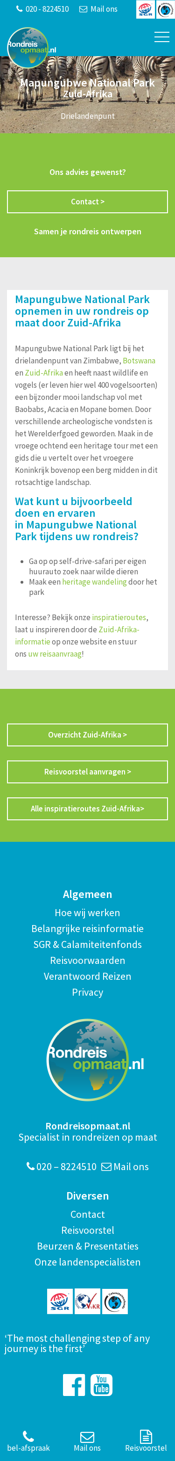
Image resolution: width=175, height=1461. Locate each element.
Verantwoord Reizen (88, 976)
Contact (87, 1214)
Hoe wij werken (87, 912)
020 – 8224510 (66, 1166)
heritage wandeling (94, 582)
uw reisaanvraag (55, 654)
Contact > (88, 201)
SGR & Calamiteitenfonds (87, 944)
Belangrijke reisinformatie (87, 928)
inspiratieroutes (118, 617)
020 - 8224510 (46, 9)
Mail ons (103, 9)
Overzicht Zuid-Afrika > (87, 735)
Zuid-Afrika (44, 373)
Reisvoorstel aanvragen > (87, 772)
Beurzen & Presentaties (88, 1245)
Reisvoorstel (87, 1230)
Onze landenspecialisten (88, 1261)
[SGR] (60, 1301)
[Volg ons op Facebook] (74, 1385)
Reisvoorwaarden (88, 960)
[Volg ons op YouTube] (101, 1385)
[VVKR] (87, 1301)
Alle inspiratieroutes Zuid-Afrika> (87, 808)
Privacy (87, 991)
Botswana (139, 360)
